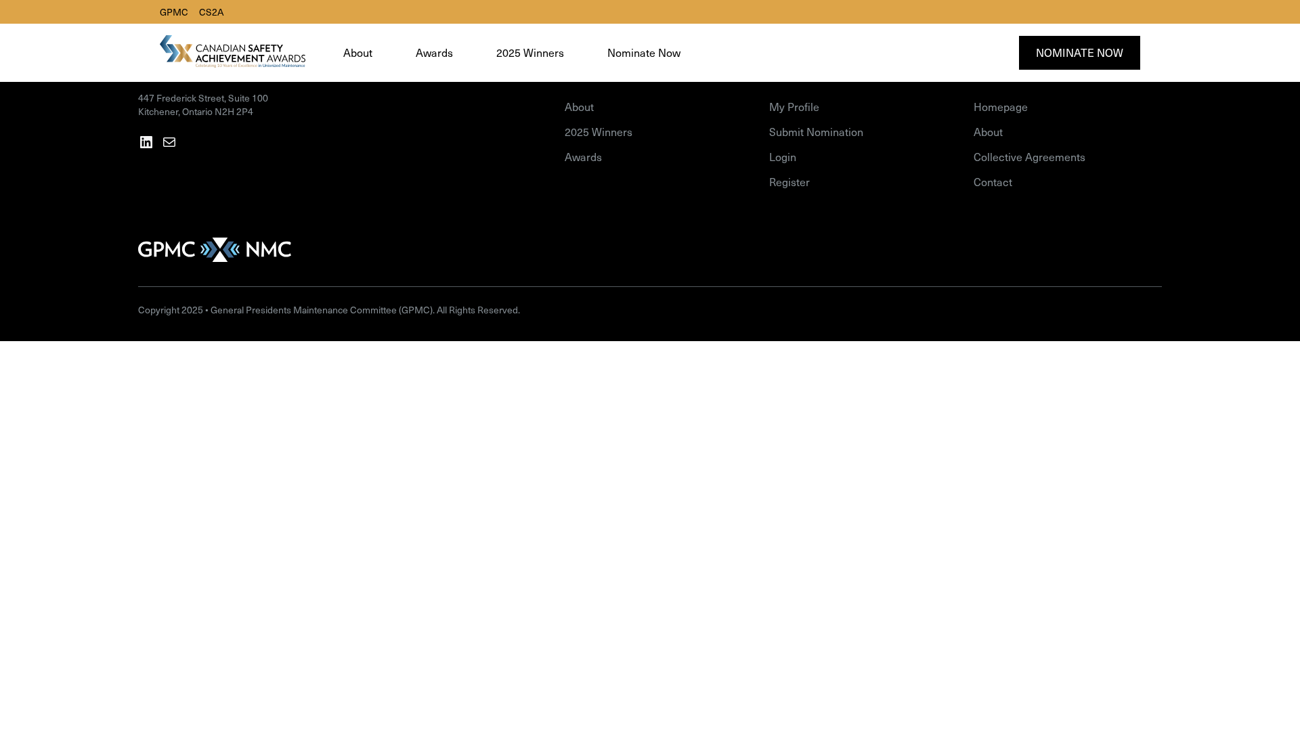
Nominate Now (1079, 52)
